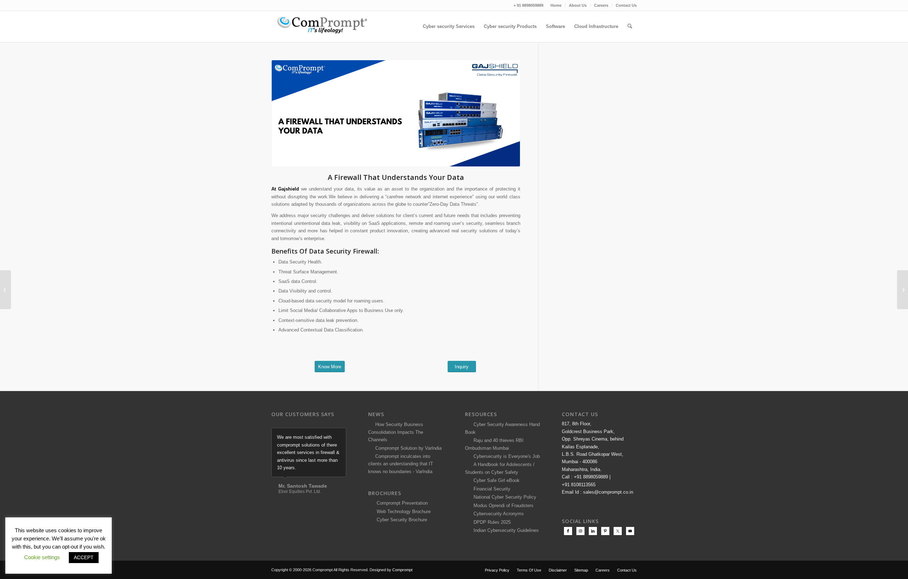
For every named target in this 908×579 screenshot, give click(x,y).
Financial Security (490, 489)
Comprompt (402, 570)
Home (555, 5)
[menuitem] (556, 5)
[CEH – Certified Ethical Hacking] (902, 289)
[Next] (339, 435)
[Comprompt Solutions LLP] (324, 26)
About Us (578, 5)
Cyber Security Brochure (400, 519)
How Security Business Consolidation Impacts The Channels (395, 432)
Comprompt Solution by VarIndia (408, 448)
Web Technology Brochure (402, 511)
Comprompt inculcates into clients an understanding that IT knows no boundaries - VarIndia (400, 464)
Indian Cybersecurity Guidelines (505, 530)
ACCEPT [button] (84, 557)
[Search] (630, 26)
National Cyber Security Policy (503, 497)
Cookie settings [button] (42, 557)
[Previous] (323, 435)
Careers (601, 5)
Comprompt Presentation (401, 503)
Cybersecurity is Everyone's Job (505, 456)
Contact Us (626, 5)
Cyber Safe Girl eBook (495, 480)
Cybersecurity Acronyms (497, 513)
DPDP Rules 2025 (491, 522)
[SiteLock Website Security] (5, 289)
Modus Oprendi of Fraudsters (502, 505)
